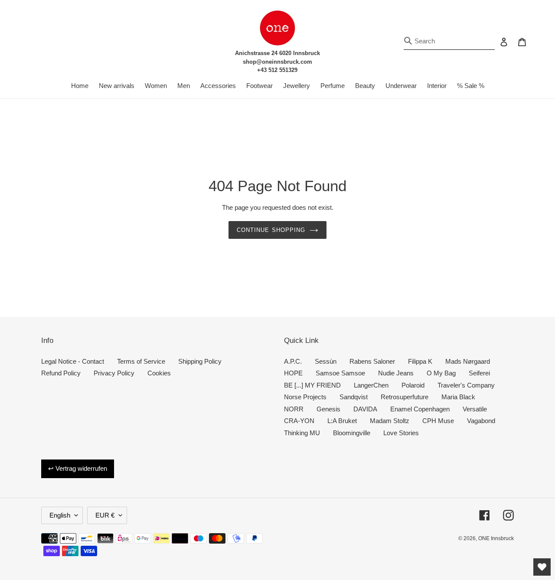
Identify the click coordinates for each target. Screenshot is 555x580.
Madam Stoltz (389, 420)
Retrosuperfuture (404, 397)
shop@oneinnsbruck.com (277, 62)
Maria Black (458, 397)
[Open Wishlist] (542, 567)
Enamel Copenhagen (420, 409)
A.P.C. (293, 361)
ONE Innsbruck (496, 538)
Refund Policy (61, 373)
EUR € (104, 515)
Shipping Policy (200, 361)
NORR (294, 409)
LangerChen (371, 385)
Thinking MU (302, 433)
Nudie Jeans (396, 373)
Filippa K (420, 361)
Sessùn (325, 361)
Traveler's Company (466, 385)
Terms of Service (141, 361)
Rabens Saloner (372, 361)
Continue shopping (271, 230)
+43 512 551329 (277, 70)
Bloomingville (351, 433)
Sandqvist (354, 397)
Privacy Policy (114, 373)
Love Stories (401, 433)
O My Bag (441, 373)
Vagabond (481, 420)
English (59, 515)
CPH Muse (438, 420)
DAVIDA (365, 409)
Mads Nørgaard (467, 361)
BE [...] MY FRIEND (312, 385)
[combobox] (449, 41)
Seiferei (479, 373)
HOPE (293, 373)
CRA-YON (299, 420)
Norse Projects (305, 397)
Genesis (328, 409)
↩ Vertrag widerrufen (77, 468)
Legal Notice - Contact (72, 361)
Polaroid (413, 385)
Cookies (159, 373)
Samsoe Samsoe (340, 373)
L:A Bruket (342, 420)
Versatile (475, 409)
